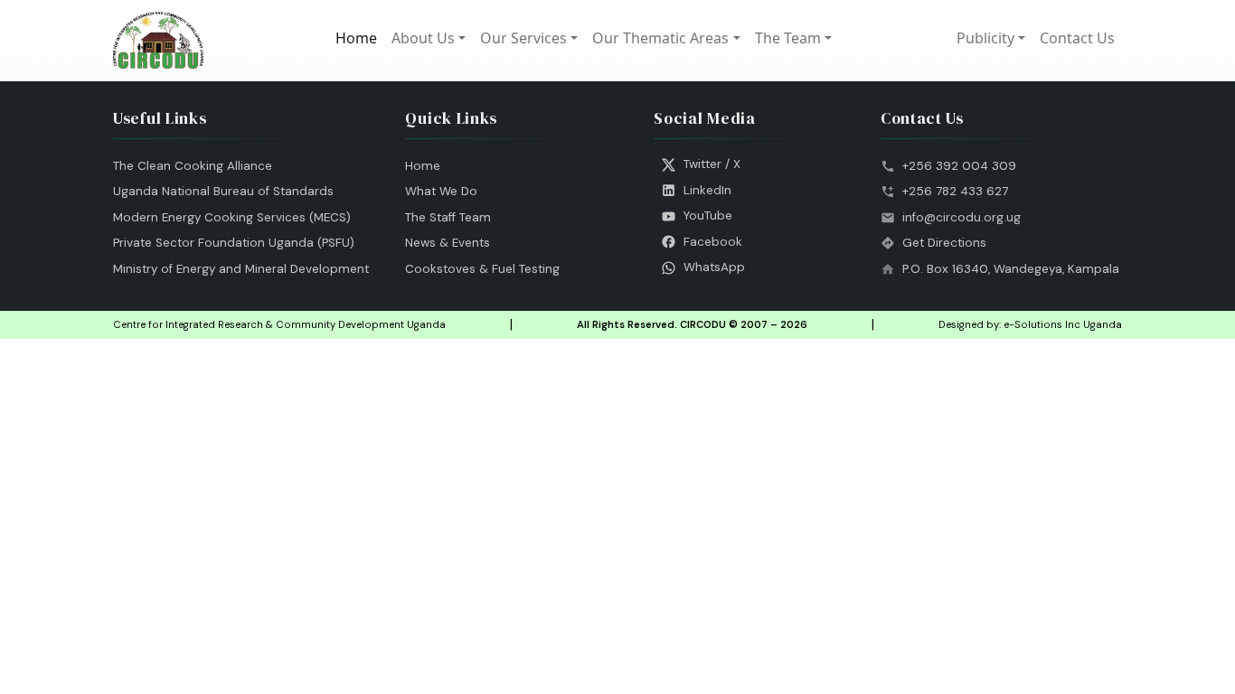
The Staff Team (448, 217)
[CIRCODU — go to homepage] (158, 40)
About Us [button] (423, 38)
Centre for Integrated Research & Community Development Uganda (279, 324)
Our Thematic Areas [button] (660, 38)
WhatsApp (714, 267)
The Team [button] (788, 38)
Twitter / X (711, 164)
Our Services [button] (523, 38)
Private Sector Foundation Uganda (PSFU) (233, 242)
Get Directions (944, 242)
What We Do (441, 191)
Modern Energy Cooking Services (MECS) (232, 217)
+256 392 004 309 (959, 166)
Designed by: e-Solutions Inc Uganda (1030, 324)
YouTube (707, 215)
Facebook (712, 241)
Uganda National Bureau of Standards (223, 191)
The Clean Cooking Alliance (192, 166)
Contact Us (1077, 38)
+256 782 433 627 (955, 191)
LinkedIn (707, 190)
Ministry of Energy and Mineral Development (241, 269)
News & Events (447, 242)
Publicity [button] (985, 38)
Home (356, 38)
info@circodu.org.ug (961, 217)
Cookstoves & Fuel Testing (482, 269)
